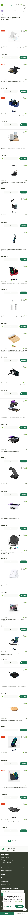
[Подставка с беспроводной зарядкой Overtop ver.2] (14, 742)
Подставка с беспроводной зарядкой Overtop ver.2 (12, 753)
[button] (2, 5)
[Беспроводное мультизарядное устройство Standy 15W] (14, 473)
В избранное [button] (21, 31)
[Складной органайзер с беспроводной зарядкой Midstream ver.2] (14, 776)
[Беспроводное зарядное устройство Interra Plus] (14, 809)
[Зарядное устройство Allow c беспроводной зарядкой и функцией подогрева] (14, 137)
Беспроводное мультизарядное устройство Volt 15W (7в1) (13, 81)
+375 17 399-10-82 (7, 862)
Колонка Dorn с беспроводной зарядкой (9, 585)
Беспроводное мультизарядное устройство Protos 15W (13, 417)
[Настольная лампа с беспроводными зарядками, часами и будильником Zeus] (14, 238)
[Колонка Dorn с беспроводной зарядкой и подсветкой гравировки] (14, 608)
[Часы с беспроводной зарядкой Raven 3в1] (14, 440)
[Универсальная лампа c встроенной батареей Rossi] (14, 305)
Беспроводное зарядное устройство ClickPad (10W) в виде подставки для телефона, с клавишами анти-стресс (14, 351)
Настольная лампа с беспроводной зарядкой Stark (12, 215)
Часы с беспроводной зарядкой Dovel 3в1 (10, 518)
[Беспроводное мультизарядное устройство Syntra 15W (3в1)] (14, 36)
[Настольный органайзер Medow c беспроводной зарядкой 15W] (14, 372)
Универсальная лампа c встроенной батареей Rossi (12, 316)
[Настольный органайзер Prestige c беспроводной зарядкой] (14, 271)
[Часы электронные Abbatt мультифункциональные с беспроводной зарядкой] (14, 641)
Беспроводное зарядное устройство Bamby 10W (11, 720)
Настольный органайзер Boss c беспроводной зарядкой (13, 115)
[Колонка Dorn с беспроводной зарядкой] (14, 574)
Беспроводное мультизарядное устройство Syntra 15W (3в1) (13, 48)
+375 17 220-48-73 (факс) (8, 860)
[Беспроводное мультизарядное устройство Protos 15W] (14, 406)
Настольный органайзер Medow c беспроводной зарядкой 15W (13, 385)
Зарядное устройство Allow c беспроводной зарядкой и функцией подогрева (13, 149)
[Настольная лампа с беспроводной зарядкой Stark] (14, 204)
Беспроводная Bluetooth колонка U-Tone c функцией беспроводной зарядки (12, 553)
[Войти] (19, 5)
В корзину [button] (23, 57)
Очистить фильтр (21, 913)
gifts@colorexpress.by (7, 870)
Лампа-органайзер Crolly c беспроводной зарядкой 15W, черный (13, 183)
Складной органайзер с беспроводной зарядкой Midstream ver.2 (14, 788)
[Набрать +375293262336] (16, 5)
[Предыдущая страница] (18, 841)
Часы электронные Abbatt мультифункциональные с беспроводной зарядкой (12, 653)
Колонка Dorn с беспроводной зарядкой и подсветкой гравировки (12, 620)
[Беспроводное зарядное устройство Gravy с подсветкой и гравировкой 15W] (14, 675)
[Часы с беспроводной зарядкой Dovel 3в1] (14, 507)
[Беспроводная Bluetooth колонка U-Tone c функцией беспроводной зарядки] (14, 540)
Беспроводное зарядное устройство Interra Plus (11, 821)
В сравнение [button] (24, 31)
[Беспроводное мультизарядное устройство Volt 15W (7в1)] (14, 70)
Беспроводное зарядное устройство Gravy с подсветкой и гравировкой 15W (13, 687)
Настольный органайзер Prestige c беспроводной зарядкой (14, 283)
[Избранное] (21, 5)
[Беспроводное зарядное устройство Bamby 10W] (14, 709)
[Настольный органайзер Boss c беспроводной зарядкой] (14, 103)
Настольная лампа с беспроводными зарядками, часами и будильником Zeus (13, 250)
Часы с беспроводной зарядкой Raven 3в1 (10, 451)
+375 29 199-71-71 (7, 857)
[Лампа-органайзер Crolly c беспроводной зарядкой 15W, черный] (14, 171)
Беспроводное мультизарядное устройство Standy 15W (13, 484)
